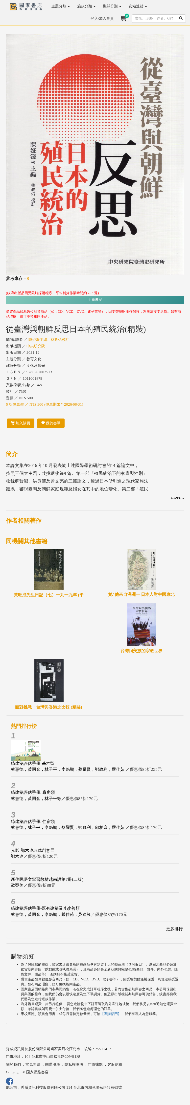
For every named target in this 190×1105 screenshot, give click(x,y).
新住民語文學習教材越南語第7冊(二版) (47, 879)
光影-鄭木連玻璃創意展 (32, 850)
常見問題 (32, 1064)
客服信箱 (114, 1064)
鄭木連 (17, 856)
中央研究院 (35, 346)
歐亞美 (17, 885)
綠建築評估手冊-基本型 (32, 763)
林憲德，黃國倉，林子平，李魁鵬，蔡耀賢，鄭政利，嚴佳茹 (68, 769)
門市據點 (95, 1064)
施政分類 (85, 6)
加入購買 (22, 423)
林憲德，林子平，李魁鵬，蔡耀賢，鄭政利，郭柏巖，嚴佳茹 (68, 827)
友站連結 (136, 6)
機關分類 (111, 6)
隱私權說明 (74, 1064)
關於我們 (13, 1064)
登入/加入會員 (102, 19)
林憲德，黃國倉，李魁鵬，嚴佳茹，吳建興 (51, 914)
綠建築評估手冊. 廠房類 (33, 792)
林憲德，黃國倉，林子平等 (36, 798)
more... (177, 497)
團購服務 (52, 1064)
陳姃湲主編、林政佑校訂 (48, 340)
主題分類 (59, 6)
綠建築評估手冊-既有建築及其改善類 (45, 908)
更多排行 (174, 929)
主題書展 (95, 300)
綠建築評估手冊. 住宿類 (33, 821)
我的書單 (53, 423)
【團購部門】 (110, 1014)
